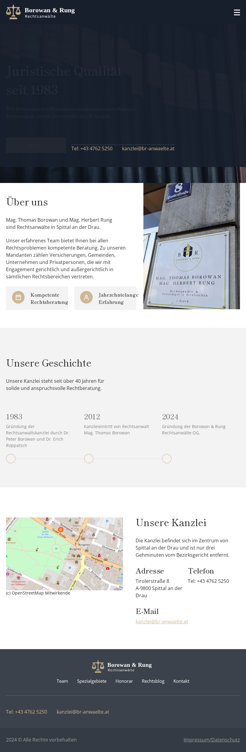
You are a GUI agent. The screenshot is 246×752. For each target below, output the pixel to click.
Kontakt (181, 681)
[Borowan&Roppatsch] (43, 11)
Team (62, 681)
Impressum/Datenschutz (212, 739)
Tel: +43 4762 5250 (91, 148)
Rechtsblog (153, 681)
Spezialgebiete (91, 681)
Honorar (124, 681)
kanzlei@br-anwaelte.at (148, 148)
